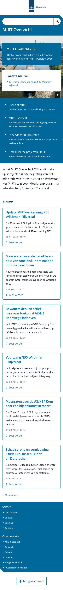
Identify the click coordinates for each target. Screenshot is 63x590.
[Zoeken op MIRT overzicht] (57, 21)
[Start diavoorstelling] (58, 95)
